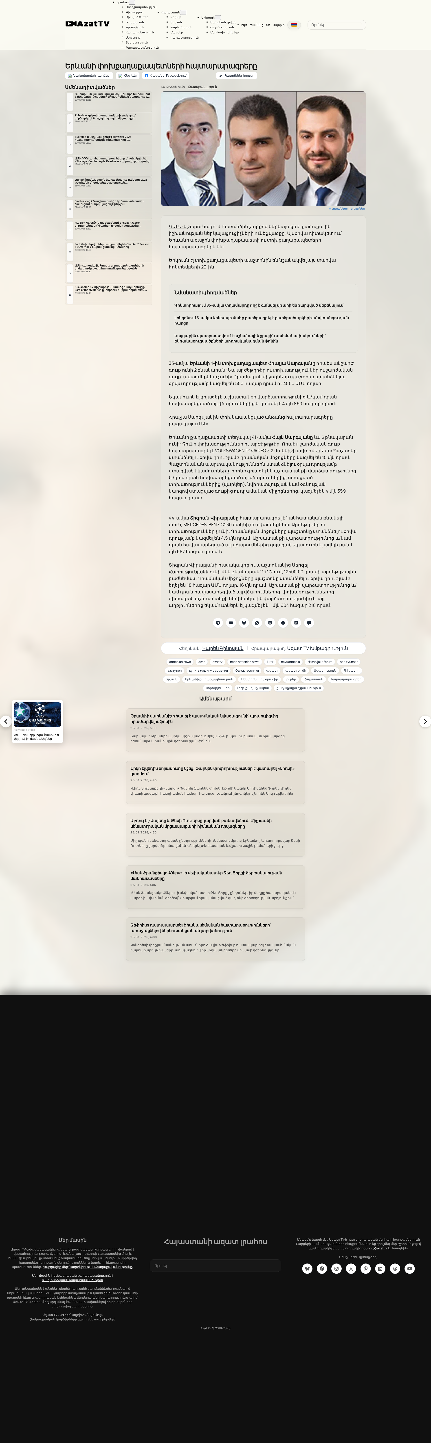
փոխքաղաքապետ (253, 688)
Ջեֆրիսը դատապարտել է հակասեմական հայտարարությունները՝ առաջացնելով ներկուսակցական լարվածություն (200, 927)
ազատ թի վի (295, 670)
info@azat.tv (378, 1248)
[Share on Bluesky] (244, 623)
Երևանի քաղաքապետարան (209, 679)
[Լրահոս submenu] (132, 2)
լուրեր (291, 679)
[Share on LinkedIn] (296, 623)
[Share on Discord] (231, 623)
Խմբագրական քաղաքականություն (82, 1275)
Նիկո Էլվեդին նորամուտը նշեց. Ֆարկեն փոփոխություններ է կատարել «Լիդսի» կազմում (212, 771)
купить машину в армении (208, 670)
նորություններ (218, 688)
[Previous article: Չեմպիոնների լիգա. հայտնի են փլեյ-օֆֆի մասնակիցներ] (6, 721)
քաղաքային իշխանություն (299, 688)
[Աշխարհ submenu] (218, 17)
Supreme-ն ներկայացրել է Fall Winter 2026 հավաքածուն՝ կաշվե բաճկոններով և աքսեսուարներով (103, 138)
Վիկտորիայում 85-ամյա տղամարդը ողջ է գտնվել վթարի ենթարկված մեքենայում (258, 305)
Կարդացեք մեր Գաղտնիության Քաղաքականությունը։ (88, 1267)
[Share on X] (270, 623)
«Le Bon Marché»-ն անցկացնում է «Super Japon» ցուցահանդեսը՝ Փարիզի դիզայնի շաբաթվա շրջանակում (108, 224)
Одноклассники (247, 670)
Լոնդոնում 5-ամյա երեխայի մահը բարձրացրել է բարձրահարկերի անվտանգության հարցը (261, 320)
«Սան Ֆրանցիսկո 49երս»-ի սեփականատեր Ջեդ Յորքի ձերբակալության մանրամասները (206, 875)
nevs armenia (290, 662)
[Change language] (294, 25)
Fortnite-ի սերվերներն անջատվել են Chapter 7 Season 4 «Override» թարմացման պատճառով (112, 246)
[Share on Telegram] (218, 623)
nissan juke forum (320, 662)
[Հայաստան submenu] (183, 12)
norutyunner (349, 662)
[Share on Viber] (309, 623)
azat (201, 662)
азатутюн (174, 670)
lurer (270, 662)
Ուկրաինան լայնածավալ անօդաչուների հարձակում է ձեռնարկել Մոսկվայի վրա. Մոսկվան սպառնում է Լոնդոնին (112, 96)
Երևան (172, 679)
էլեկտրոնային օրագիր (259, 679)
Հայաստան (313, 679)
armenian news (180, 662)
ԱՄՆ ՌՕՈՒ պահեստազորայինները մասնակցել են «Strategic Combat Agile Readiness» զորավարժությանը (112, 160)
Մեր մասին (41, 1275)
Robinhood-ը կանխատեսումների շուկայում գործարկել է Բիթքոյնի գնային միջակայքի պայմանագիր (105, 117)
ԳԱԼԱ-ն (178, 226)
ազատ (272, 670)
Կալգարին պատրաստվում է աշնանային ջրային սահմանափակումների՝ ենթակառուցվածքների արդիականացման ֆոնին (249, 338)
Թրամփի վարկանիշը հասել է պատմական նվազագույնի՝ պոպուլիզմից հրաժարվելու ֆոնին (204, 718)
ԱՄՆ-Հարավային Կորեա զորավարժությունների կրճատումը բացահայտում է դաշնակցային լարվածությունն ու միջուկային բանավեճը (109, 267)
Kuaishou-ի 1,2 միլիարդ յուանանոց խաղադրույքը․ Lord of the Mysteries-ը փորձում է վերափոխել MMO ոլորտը (110, 289)
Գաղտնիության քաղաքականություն (72, 1280)
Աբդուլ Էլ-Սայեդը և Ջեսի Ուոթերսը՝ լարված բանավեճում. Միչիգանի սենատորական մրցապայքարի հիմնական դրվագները (201, 823)
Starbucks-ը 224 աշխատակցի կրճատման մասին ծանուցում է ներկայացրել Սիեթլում (109, 203)
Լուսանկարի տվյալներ (348, 208)
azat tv (217, 662)
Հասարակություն (202, 86)
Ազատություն (325, 670)
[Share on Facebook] (283, 623)
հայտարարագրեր (346, 679)
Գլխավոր (351, 670)
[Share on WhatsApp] (257, 623)
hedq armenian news (244, 662)
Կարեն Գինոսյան (223, 648)
